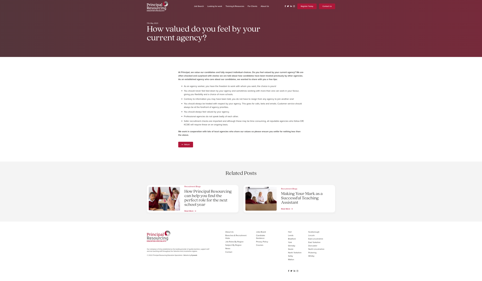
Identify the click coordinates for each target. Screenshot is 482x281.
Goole (290, 249)
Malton (291, 259)
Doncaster (312, 245)
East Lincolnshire (315, 238)
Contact (228, 252)
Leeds (290, 235)
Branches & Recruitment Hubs (236, 237)
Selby (290, 256)
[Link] (157, 6)
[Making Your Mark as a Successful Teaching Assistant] (261, 188)
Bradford (292, 238)
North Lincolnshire (316, 249)
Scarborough (313, 231)
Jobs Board (261, 231)
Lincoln (311, 235)
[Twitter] (288, 6)
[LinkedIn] (291, 6)
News (227, 248)
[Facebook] (285, 6)
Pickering (312, 252)
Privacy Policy (262, 241)
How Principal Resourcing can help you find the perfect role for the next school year (208, 198)
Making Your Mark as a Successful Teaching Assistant (302, 198)
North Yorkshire (295, 252)
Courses (259, 245)
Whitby (311, 256)
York (290, 242)
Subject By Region (233, 245)
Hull (290, 231)
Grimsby (291, 245)
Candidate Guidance (260, 237)
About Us (229, 231)
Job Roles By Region (234, 241)
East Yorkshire (314, 242)
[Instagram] (294, 6)
